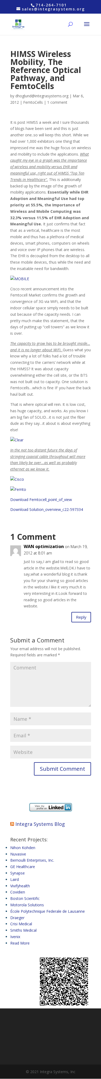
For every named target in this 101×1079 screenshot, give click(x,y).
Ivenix (15, 936)
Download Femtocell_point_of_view (41, 499)
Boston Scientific (25, 898)
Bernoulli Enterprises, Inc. (32, 860)
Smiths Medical (23, 930)
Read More (20, 943)
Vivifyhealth (20, 885)
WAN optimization (44, 546)
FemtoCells (33, 102)
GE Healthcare (22, 866)
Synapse (17, 873)
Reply (81, 617)
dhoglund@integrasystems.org (41, 95)
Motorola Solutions (27, 904)
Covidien (17, 892)
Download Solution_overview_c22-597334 (46, 509)
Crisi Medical (21, 923)
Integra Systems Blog (40, 824)
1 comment (57, 102)
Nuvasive (18, 854)
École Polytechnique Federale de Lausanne (47, 911)
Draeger (17, 917)
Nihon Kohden (22, 847)
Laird (14, 879)
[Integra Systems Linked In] (50, 810)
